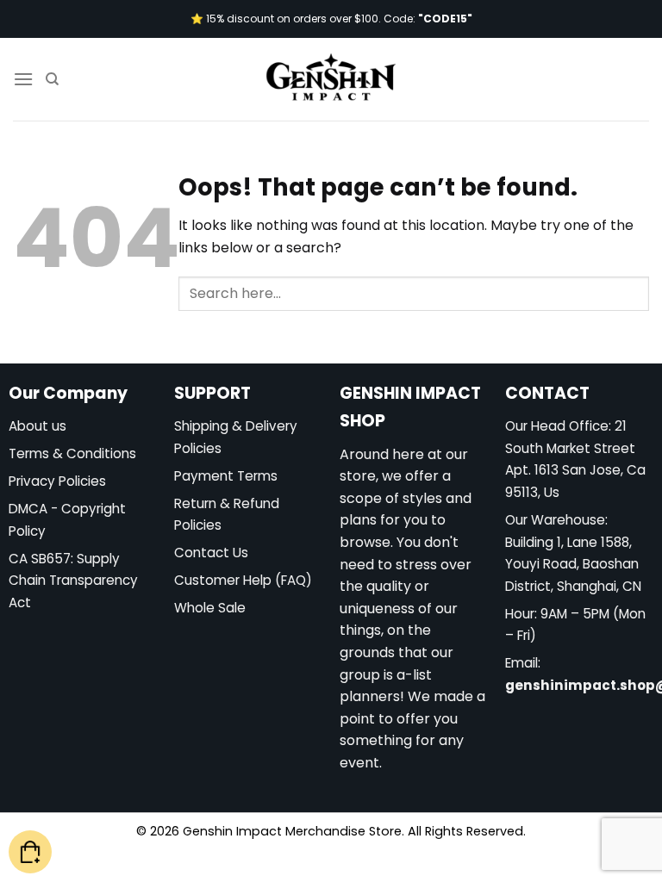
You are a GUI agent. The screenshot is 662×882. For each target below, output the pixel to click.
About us (37, 426)
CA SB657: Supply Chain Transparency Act (73, 581)
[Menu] (23, 79)
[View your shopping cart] (30, 852)
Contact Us (211, 552)
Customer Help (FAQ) (243, 580)
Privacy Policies (57, 481)
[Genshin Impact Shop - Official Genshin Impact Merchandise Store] (331, 79)
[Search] (52, 79)
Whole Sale (210, 608)
